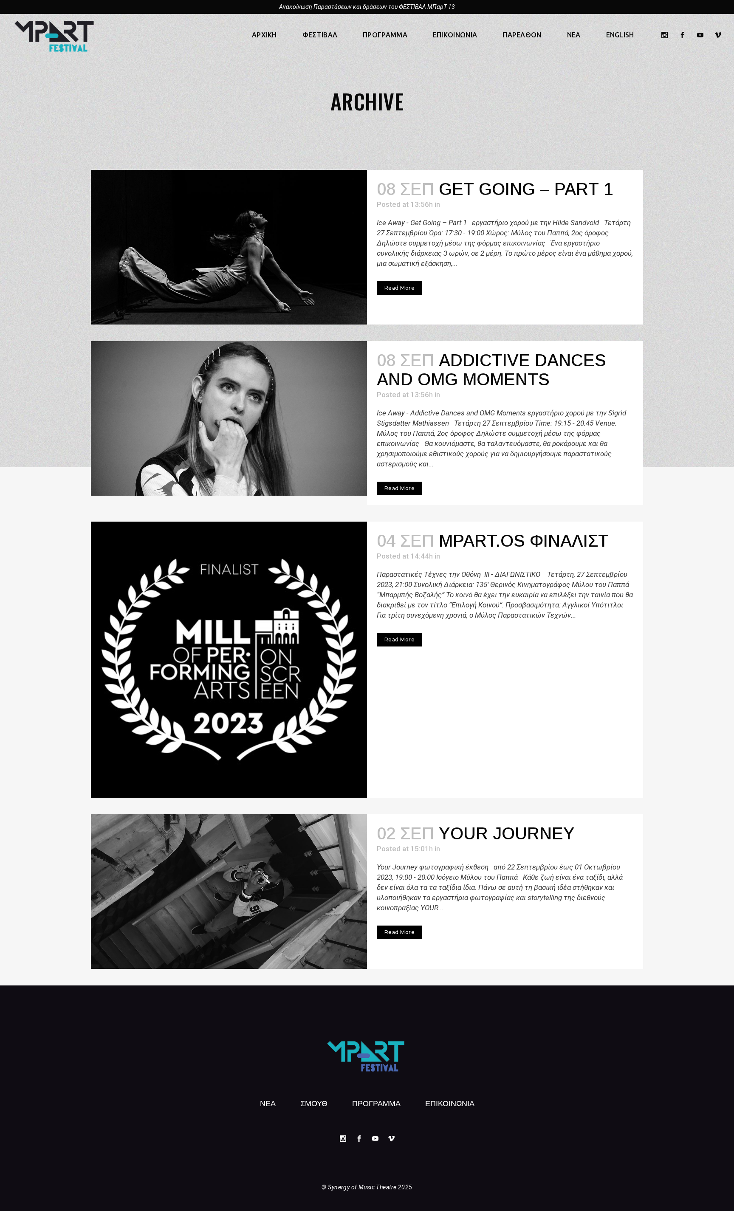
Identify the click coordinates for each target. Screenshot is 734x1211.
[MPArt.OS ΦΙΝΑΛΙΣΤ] (229, 660)
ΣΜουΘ (313, 1102)
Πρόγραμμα (376, 1102)
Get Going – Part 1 (526, 189)
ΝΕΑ (268, 1102)
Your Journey (507, 833)
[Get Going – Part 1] (229, 247)
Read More (399, 288)
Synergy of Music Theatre (362, 1187)
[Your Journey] (229, 891)
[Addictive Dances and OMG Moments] (229, 418)
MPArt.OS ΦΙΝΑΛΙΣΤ (524, 540)
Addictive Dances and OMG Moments (491, 370)
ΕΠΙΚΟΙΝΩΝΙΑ (449, 1102)
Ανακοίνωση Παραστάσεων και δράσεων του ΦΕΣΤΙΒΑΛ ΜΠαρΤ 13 (367, 6)
